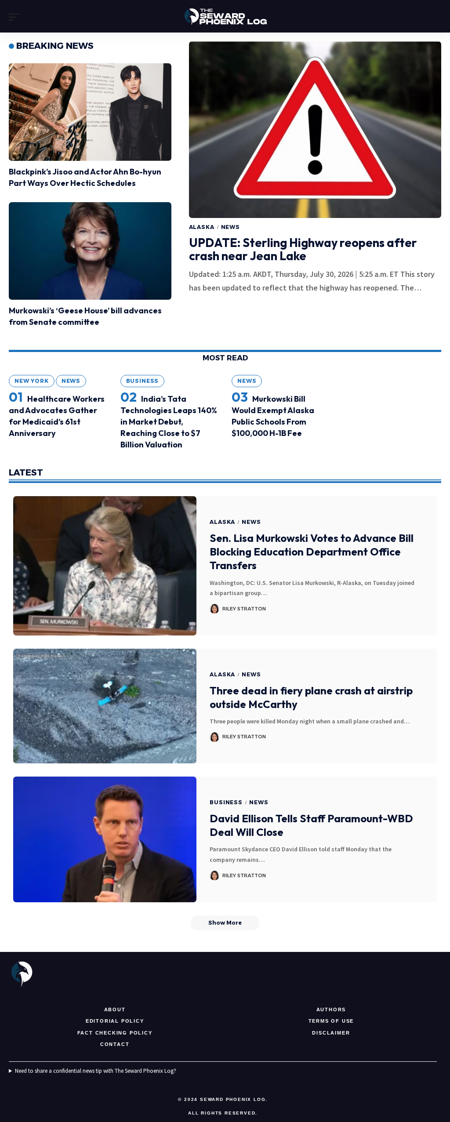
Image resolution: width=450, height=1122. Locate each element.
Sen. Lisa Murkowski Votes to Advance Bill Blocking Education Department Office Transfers (312, 551)
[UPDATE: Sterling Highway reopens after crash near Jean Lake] (315, 129)
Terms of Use (331, 1021)
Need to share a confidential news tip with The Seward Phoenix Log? (95, 1071)
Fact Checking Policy (114, 1032)
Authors (331, 1009)
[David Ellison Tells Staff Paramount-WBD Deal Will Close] (104, 839)
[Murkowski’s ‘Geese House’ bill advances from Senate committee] (90, 251)
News (230, 227)
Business (142, 381)
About (115, 1009)
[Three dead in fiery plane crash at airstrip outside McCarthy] (104, 706)
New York (32, 381)
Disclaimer (331, 1032)
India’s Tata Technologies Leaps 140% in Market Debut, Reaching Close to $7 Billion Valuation (168, 422)
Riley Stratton (244, 609)
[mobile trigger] (16, 17)
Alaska (201, 227)
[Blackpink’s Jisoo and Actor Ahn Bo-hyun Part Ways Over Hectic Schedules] (90, 112)
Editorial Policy (115, 1021)
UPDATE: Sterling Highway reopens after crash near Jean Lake (303, 249)
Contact (115, 1044)
